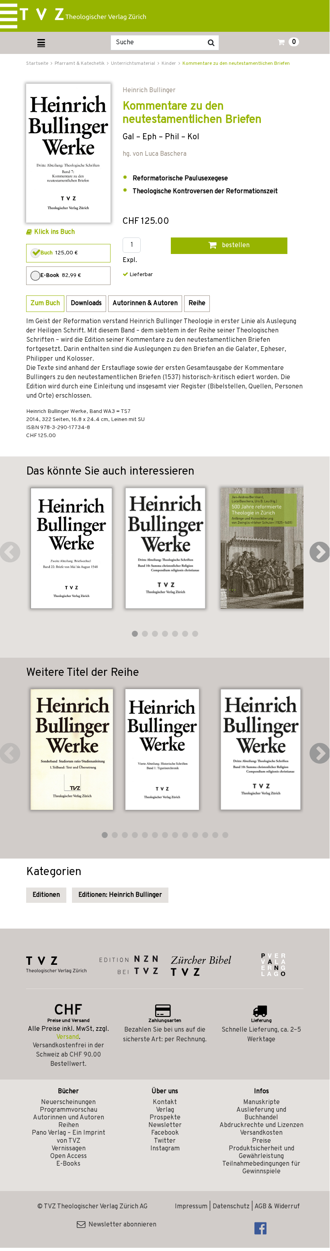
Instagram (165, 1149)
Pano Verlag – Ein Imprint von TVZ (68, 1137)
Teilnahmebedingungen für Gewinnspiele (261, 1168)
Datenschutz (231, 1207)
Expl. (130, 260)
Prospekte (165, 1118)
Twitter (165, 1141)
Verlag (165, 1110)
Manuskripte (261, 1102)
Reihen (68, 1125)
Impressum (191, 1207)
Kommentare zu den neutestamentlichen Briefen (236, 63)
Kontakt (165, 1102)
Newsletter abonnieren (120, 1225)
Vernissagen (68, 1149)
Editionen (46, 895)
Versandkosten (261, 1133)
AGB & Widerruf (277, 1207)
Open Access (68, 1156)
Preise (261, 1141)
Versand (67, 1037)
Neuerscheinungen (68, 1102)
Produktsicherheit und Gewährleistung (261, 1152)
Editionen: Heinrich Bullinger (120, 895)
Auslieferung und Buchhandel (261, 1114)
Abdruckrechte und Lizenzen (261, 1125)
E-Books (68, 1164)
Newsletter (165, 1125)
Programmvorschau (68, 1110)
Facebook (165, 1133)
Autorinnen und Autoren (68, 1118)
